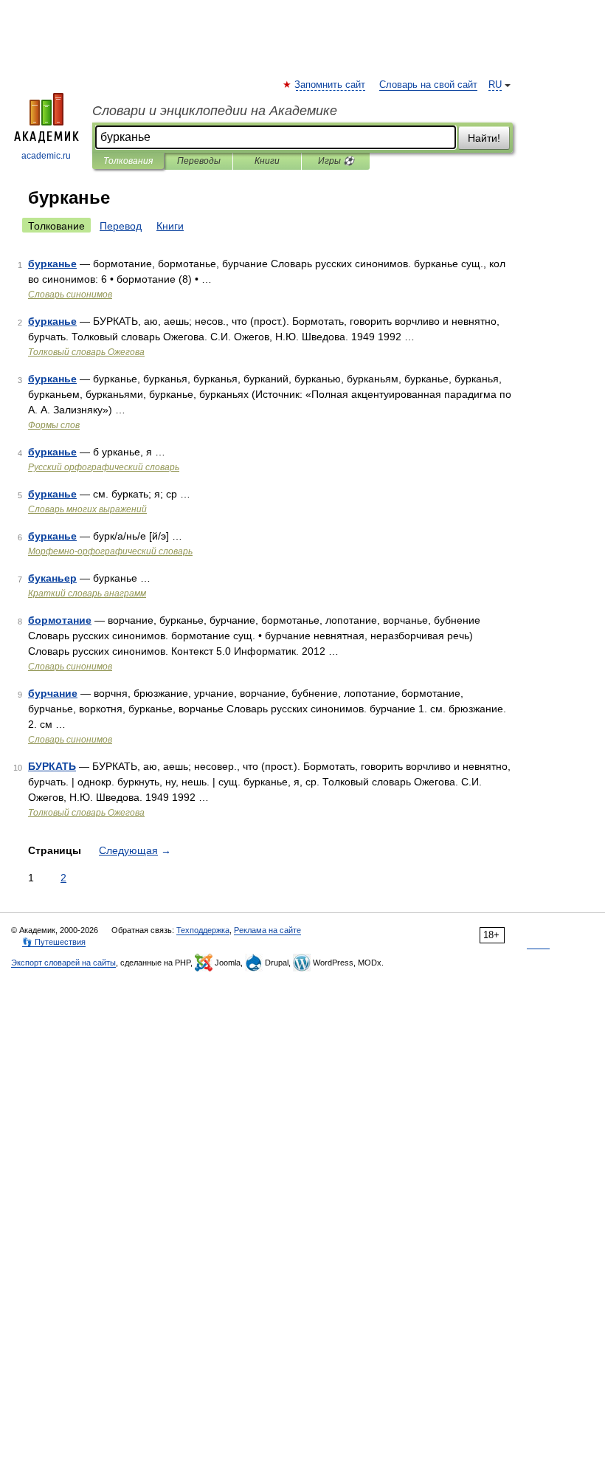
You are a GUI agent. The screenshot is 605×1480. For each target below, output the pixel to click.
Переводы (199, 161)
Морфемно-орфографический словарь (110, 551)
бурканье (52, 263)
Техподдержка (202, 930)
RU (495, 85)
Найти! (484, 138)
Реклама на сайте (267, 930)
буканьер (52, 578)
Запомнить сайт (330, 85)
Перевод (121, 226)
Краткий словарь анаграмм (87, 593)
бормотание (59, 620)
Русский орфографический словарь (103, 467)
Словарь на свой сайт (428, 85)
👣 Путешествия (54, 941)
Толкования (128, 161)
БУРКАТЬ (52, 766)
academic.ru (46, 156)
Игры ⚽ (336, 161)
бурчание (52, 693)
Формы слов (54, 425)
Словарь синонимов (70, 294)
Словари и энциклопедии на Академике (214, 110)
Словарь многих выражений (87, 509)
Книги (267, 161)
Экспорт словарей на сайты (63, 962)
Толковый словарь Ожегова (86, 352)
